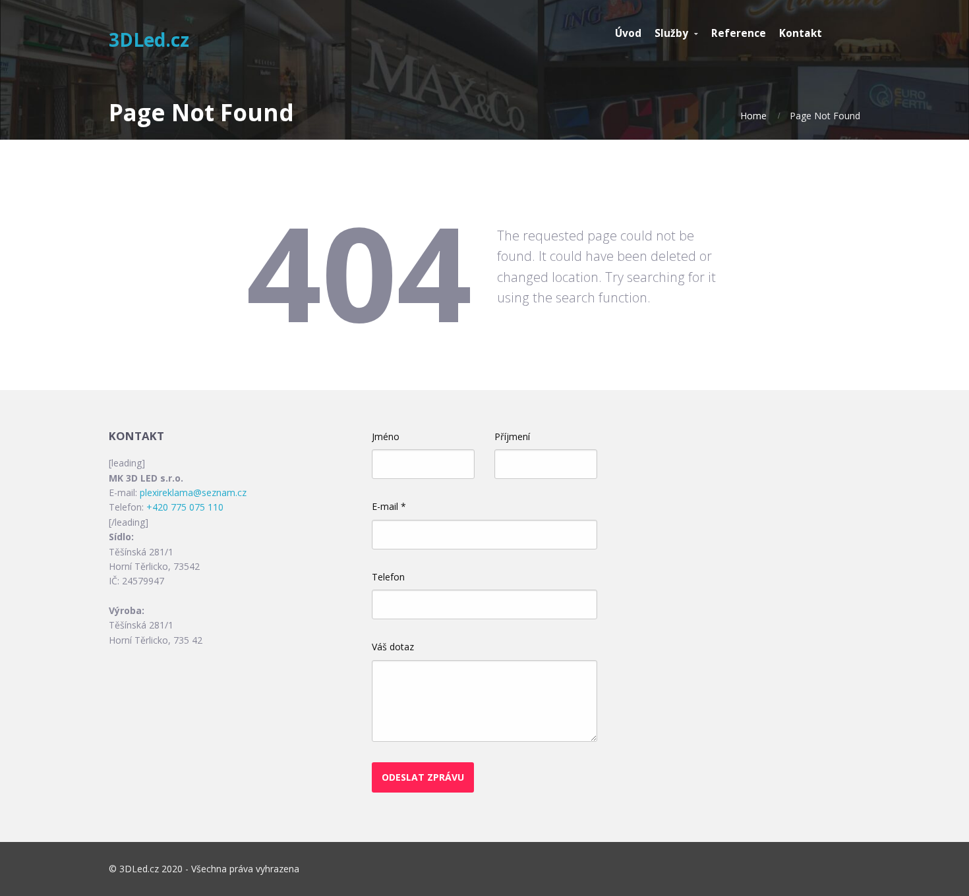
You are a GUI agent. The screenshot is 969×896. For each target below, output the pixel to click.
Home (753, 115)
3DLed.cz (149, 39)
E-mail (389, 506)
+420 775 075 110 (184, 507)
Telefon (388, 577)
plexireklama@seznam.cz (193, 492)
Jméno (385, 436)
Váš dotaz (393, 646)
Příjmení (512, 436)
